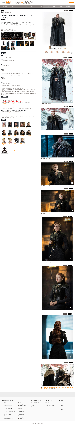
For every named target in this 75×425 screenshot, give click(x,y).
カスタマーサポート (6, 417)
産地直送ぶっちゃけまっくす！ (50, 405)
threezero (62, 406)
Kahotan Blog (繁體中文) (22, 405)
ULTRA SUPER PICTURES (7, 414)
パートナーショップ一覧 (7, 112)
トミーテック (62, 409)
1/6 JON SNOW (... (29, 136)
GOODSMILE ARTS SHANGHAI (8, 408)
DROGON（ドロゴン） (16, 144)
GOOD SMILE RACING (35, 402)
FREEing (62, 405)
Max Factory (47, 402)
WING (61, 408)
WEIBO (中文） (21, 408)
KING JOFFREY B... (4, 144)
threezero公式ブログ (12, 150)
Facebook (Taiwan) (21, 414)
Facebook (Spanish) (21, 417)
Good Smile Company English (8, 405)
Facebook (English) (21, 411)
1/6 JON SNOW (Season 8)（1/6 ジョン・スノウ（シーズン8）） (54, 387)
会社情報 (5, 402)
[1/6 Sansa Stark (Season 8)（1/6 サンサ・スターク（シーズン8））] (57, 54)
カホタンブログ (21, 402)
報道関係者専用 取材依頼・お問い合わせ (9, 418)
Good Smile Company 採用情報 (8, 404)
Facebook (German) (22, 415)
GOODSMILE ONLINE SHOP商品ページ (9, 103)
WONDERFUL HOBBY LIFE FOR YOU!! (9, 411)
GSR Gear (33, 405)
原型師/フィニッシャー (7, 415)
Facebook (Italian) (21, 418)
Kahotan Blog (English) (22, 404)
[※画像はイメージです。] (57, 102)
